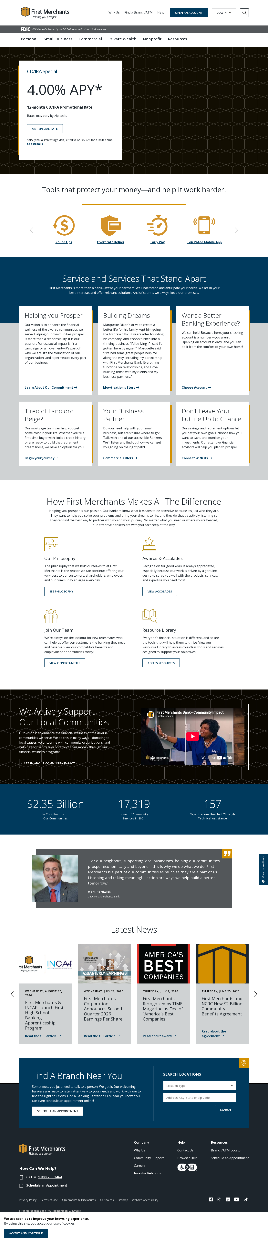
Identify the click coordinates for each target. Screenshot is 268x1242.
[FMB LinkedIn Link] (228, 1200)
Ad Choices (107, 1200)
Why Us (114, 12)
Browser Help (187, 1158)
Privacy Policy (27, 1200)
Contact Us (185, 1150)
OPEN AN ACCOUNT (189, 13)
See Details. (35, 144)
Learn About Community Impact (49, 763)
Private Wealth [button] (122, 39)
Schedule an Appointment (46, 1185)
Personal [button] (29, 39)
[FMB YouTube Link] (236, 1200)
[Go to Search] (244, 12)
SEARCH (225, 1109)
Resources (219, 1142)
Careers (140, 1165)
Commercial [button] (90, 39)
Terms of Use (49, 1200)
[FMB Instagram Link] (219, 1200)
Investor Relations (147, 1173)
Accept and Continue (26, 1233)
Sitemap (123, 1200)
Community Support (149, 1158)
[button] (51, 387)
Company (141, 1142)
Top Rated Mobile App (204, 242)
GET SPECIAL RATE (45, 129)
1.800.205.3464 (50, 1177)
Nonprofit (152, 39)
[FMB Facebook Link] (211, 1200)
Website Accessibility (145, 1200)
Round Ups (64, 242)
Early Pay (157, 242)
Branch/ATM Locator (226, 1150)
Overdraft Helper (110, 242)
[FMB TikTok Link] (246, 1200)
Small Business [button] (58, 39)
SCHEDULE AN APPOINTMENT (57, 1111)
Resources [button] (177, 39)
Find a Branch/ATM (138, 12)
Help (160, 12)
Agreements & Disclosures (79, 1200)
